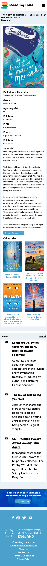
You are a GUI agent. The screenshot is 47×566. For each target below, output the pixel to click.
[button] (43, 5)
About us (23, 549)
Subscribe (21, 501)
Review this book (12, 233)
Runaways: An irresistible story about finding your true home (12, 319)
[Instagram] (18, 518)
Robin (13, 276)
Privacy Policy (23, 559)
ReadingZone (21, 5)
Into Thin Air (34, 317)
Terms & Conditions (23, 556)
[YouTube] (30, 518)
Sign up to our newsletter (23, 546)
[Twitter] (44, 15)
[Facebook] (41, 15)
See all (42, 336)
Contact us (23, 552)
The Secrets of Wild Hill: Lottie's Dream (34, 277)
